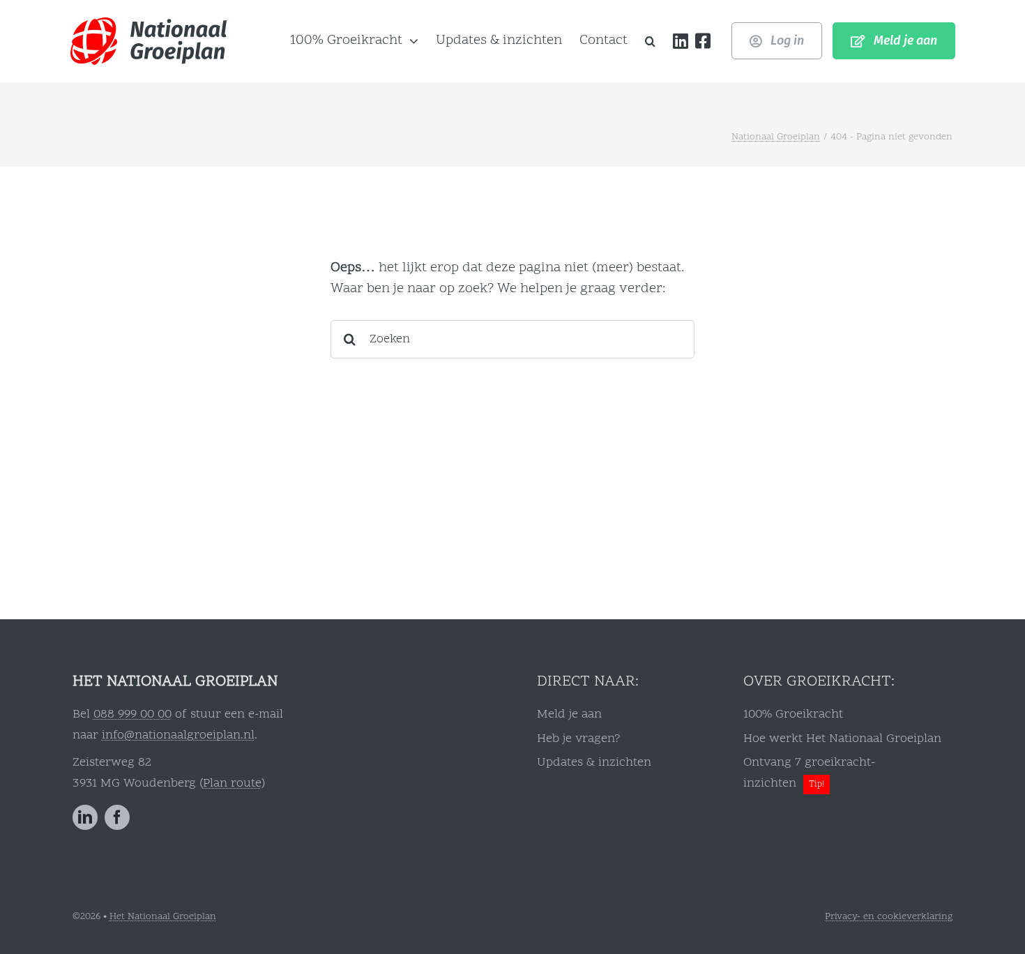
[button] (650, 41)
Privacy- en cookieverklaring (888, 916)
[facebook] (117, 817)
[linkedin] (85, 817)
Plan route (232, 783)
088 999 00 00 (132, 714)
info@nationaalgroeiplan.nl (178, 735)
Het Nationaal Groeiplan (162, 916)
